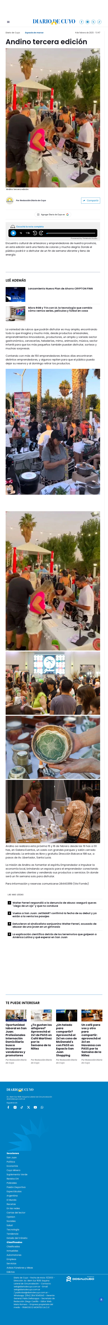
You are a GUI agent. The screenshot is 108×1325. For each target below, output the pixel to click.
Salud (10, 1225)
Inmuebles (12, 1250)
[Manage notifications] (101, 1299)
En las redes (13, 1208)
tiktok (21, 1107)
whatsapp (42, 1107)
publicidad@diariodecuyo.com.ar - (32, 1292)
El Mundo (11, 1200)
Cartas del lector (16, 1212)
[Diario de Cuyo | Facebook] (82, 22)
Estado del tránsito (17, 1238)
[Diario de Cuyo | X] (93, 22)
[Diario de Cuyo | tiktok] (99, 22)
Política (11, 1161)
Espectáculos (14, 1191)
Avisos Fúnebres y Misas (20, 1267)
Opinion (11, 1216)
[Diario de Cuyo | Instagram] (87, 22)
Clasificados (13, 1246)
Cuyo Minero (13, 1170)
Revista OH (13, 1178)
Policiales (12, 1183)
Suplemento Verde (17, 1174)
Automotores (14, 1255)
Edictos (11, 1272)
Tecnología (13, 1229)
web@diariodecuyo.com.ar (27, 1286)
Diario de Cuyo (13, 32)
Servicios (11, 1263)
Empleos (11, 1259)
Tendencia (12, 1233)
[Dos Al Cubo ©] (80, 1281)
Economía (12, 1166)
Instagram (15, 1107)
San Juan (12, 1157)
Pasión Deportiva (16, 1187)
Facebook (8, 1107)
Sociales (11, 1221)
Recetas (11, 1204)
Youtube (35, 1107)
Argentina (12, 1195)
